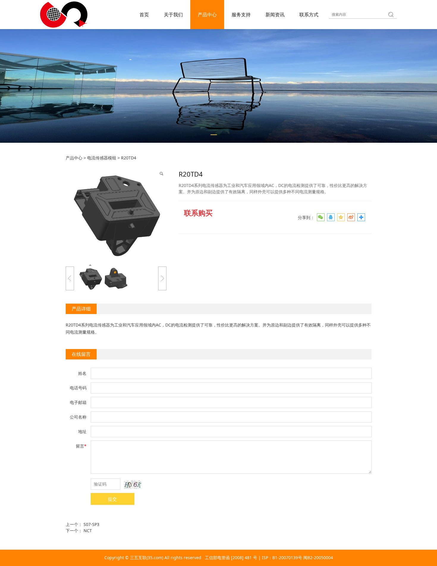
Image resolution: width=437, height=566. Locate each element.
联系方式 (308, 14)
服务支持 (241, 14)
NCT (88, 530)
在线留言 (81, 354)
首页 (144, 14)
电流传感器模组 (101, 158)
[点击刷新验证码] (132, 485)
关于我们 (173, 14)
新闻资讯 (274, 14)
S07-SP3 (91, 524)
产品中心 (207, 14)
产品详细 (81, 308)
